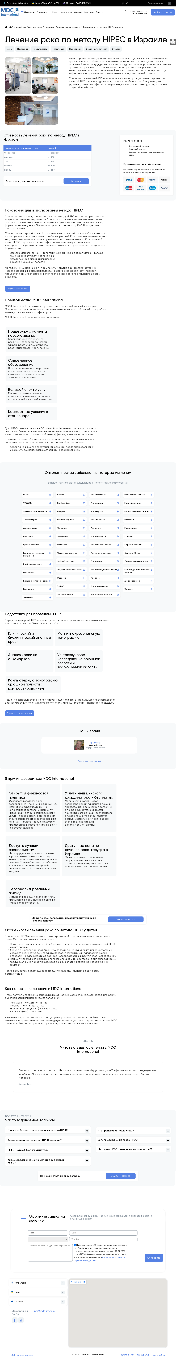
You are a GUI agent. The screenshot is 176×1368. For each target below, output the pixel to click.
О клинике (42, 12)
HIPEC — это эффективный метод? (28, 1150)
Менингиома (63, 536)
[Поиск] (169, 3)
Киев (16, 1292)
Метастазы (62, 544)
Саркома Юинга (132, 553)
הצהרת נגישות (143, 1355)
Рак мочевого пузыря (101, 553)
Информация (34, 27)
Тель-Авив (19, 1282)
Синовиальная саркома (136, 561)
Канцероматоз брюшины (35, 581)
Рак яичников (130, 528)
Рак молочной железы (101, 544)
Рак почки (95, 578)
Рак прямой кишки (99, 586)
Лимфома (61, 511)
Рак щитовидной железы (136, 511)
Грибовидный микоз (32, 564)
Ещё (98, 12)
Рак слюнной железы (134, 494)
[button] (28, 12)
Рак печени (96, 561)
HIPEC (26, 494)
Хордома (128, 589)
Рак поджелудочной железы (104, 569)
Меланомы (62, 528)
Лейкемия (28, 597)
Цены (54, 12)
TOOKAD (27, 503)
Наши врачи (66, 12)
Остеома (61, 578)
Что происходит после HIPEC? (116, 1130)
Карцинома (28, 572)
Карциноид (28, 589)
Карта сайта (158, 1355)
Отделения (48, 27)
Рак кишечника (98, 519)
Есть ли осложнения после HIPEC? (118, 1140)
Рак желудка (97, 511)
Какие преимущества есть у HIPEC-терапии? (35, 1140)
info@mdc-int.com (44, 1311)
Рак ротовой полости (101, 594)
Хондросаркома (132, 581)
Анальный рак (30, 519)
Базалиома (28, 536)
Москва (18, 1301)
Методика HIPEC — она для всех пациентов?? (125, 1149)
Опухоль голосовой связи (69, 569)
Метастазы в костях (67, 553)
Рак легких (96, 528)
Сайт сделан (22, 1355)
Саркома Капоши (132, 544)
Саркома (128, 536)
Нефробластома (65, 561)
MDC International (17, 27)
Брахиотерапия (31, 544)
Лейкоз (60, 494)
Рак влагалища (98, 494)
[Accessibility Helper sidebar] (173, 42)
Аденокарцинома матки (35, 511)
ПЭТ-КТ (60, 586)
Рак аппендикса (65, 594)
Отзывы (78, 12)
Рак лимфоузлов (98, 536)
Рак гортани (97, 503)
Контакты (89, 12)
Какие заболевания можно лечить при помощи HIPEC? (36, 1161)
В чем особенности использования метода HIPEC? (38, 1130)
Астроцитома (30, 528)
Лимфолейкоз (63, 503)
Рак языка (129, 519)
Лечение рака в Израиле (68, 27)
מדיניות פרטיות (127, 1355)
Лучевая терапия (65, 519)
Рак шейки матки (132, 503)
